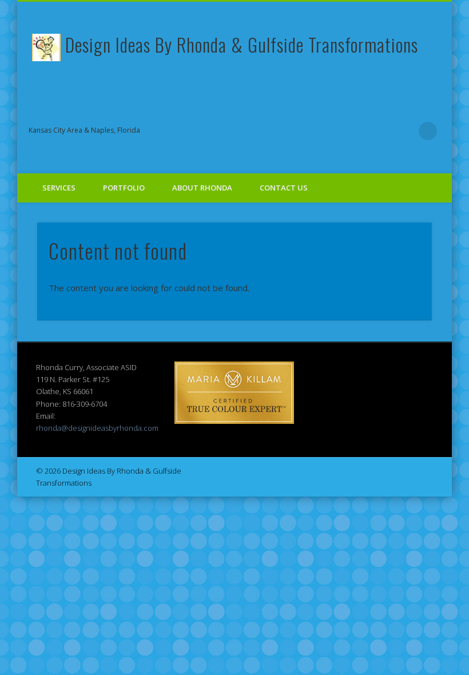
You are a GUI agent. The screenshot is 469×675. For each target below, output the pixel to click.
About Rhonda (202, 187)
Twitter (310, 131)
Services (58, 187)
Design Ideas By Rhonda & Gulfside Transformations (241, 44)
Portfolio (124, 187)
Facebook (287, 131)
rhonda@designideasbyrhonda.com (97, 428)
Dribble (381, 131)
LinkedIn (404, 131)
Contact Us (284, 187)
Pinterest (334, 131)
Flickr (357, 131)
